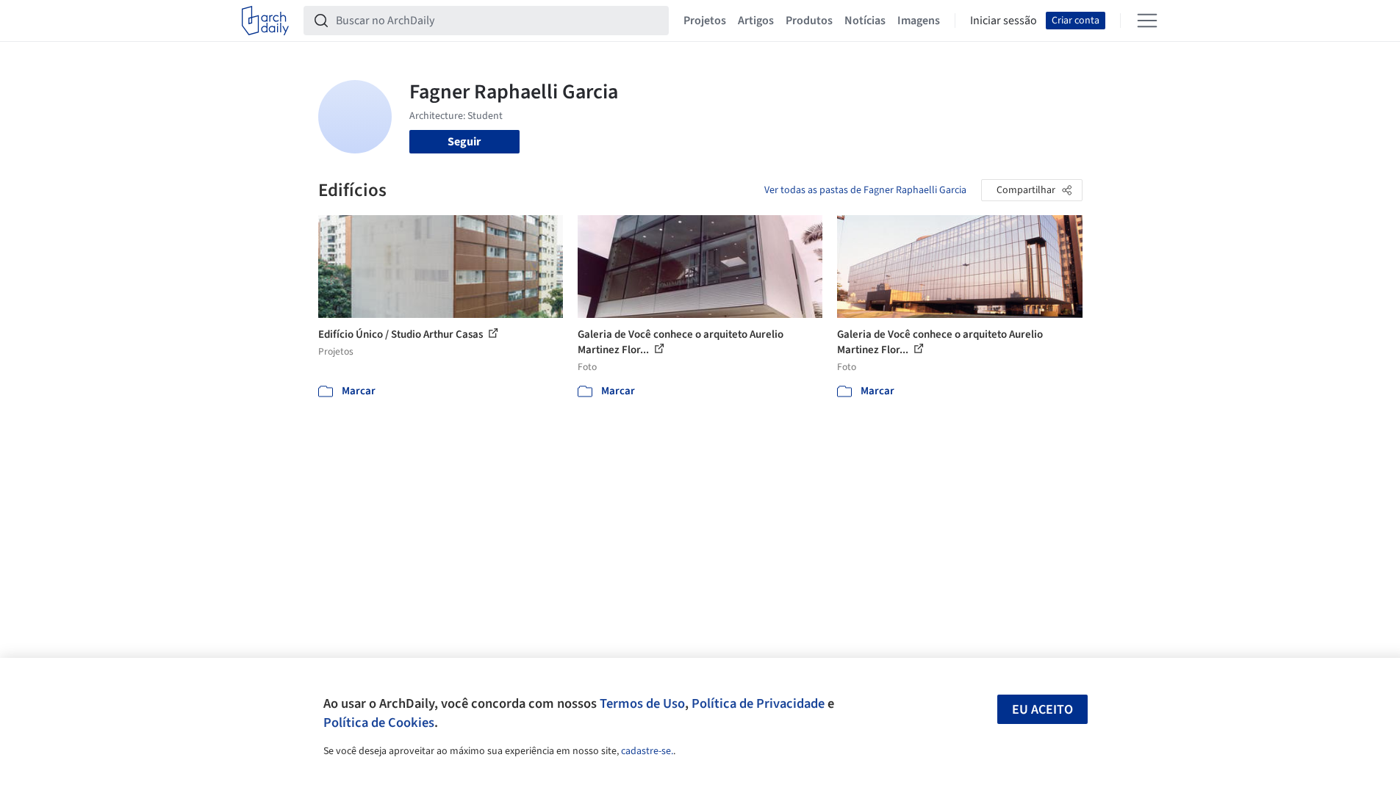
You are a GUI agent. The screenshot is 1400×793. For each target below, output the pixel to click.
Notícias (865, 20)
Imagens (918, 20)
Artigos (756, 20)
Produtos (809, 20)
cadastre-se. (647, 751)
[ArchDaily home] (265, 20)
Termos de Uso (642, 703)
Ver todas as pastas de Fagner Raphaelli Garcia (865, 190)
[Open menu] (1147, 20)
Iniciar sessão (1003, 20)
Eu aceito (1042, 709)
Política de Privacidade (758, 703)
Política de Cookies (378, 722)
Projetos (704, 20)
